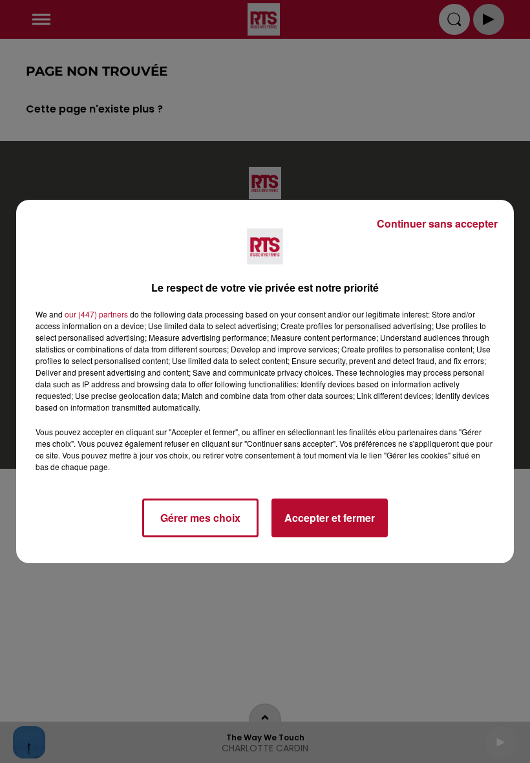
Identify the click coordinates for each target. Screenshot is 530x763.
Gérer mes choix (200, 517)
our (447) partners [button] (96, 313)
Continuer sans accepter (437, 223)
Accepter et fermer (329, 517)
